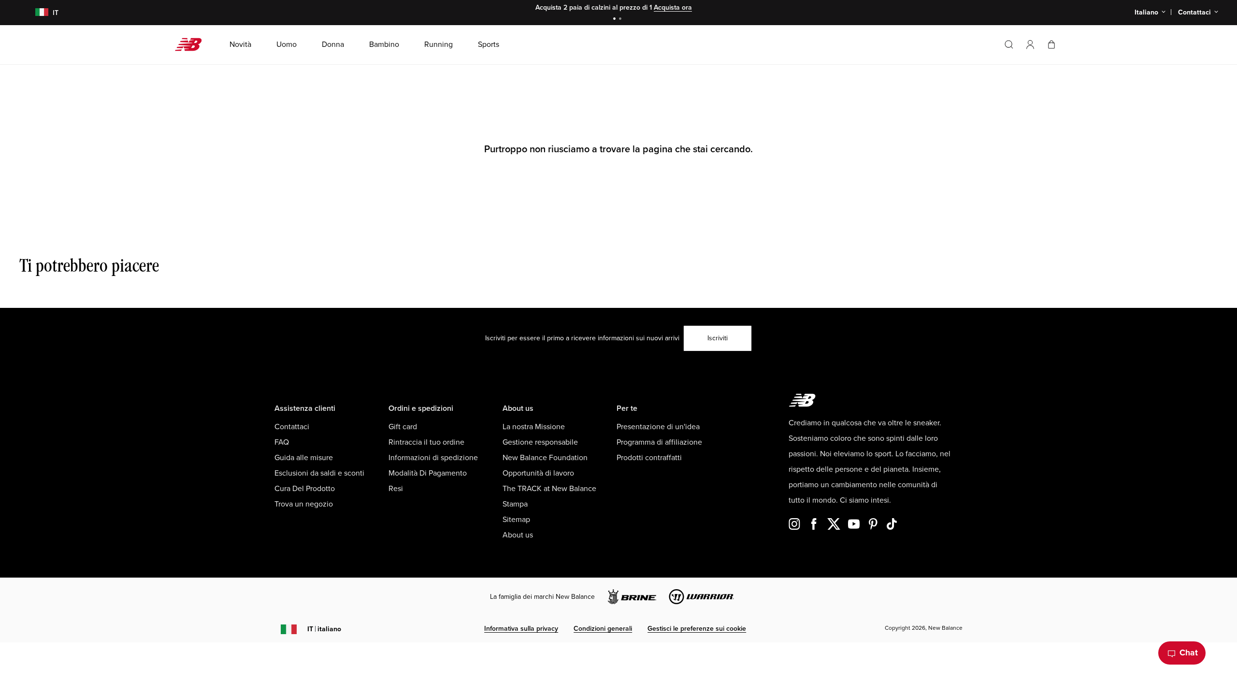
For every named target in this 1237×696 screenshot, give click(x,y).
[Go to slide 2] (621, 20)
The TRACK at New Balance (549, 488)
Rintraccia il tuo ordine (426, 442)
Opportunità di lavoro (538, 473)
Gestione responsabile (540, 442)
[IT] (35, 12)
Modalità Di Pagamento (427, 473)
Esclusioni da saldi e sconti (319, 473)
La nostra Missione (534, 427)
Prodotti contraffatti (649, 458)
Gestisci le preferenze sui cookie (696, 628)
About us (518, 535)
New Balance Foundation (545, 458)
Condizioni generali (603, 628)
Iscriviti (717, 338)
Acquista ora (673, 7)
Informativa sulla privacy (521, 628)
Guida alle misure (303, 458)
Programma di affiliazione (659, 442)
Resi (395, 488)
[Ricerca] (1009, 44)
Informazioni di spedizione (433, 458)
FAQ (281, 442)
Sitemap (516, 519)
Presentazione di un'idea (658, 427)
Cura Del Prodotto (304, 488)
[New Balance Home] (192, 44)
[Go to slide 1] (615, 20)
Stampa (515, 504)
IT (324, 629)
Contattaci (291, 427)
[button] (1030, 44)
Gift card (402, 427)
